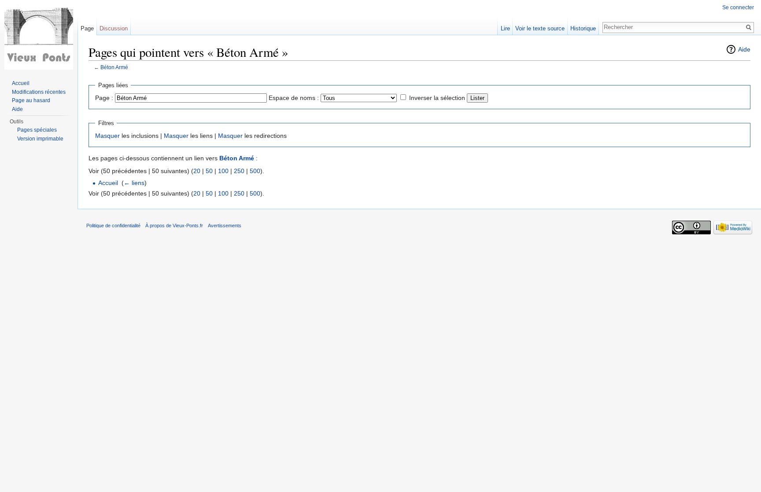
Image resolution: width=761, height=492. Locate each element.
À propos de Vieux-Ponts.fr (174, 225)
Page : (104, 97)
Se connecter (738, 7)
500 (255, 170)
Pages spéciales (37, 130)
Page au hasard (31, 100)
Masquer (107, 135)
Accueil (108, 182)
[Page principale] (39, 35)
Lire (505, 28)
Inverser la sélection (437, 97)
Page (87, 28)
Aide (744, 49)
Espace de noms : (294, 97)
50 (209, 170)
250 (239, 170)
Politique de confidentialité (113, 225)
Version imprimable (40, 139)
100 (223, 170)
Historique (583, 28)
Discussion (114, 28)
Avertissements (224, 225)
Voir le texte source (540, 28)
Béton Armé (114, 67)
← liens (134, 182)
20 (196, 170)
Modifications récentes (39, 92)
